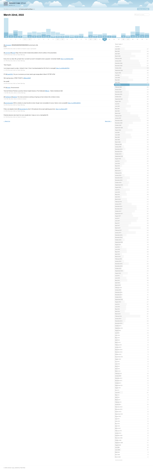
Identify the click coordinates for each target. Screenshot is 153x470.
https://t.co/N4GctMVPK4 (62, 68)
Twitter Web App (21, 54)
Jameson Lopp (10, 467)
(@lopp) (17, 3)
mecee (8, 87)
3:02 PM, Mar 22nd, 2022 (9, 83)
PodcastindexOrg (23, 109)
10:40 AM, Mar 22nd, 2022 (10, 99)
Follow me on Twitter (143, 9)
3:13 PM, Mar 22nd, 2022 (9, 70)
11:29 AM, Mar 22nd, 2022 (10, 93)
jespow (13, 53)
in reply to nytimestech (31, 48)
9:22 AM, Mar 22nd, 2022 (9, 105)
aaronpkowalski (9, 103)
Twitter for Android (21, 48)
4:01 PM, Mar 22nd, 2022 (9, 60)
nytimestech (8, 45)
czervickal (7, 53)
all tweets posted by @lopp (26, 9)
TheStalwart (8, 97)
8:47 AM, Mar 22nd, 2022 (9, 117)
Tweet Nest (22, 467)
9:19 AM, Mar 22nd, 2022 (9, 111)
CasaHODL (10, 74)
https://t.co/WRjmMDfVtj (74, 103)
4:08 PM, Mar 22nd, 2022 (9, 54)
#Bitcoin (47, 91)
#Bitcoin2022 (27, 78)
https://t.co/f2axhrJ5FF (61, 109)
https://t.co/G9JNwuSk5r (67, 59)
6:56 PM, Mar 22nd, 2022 (9, 48)
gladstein (15, 97)
